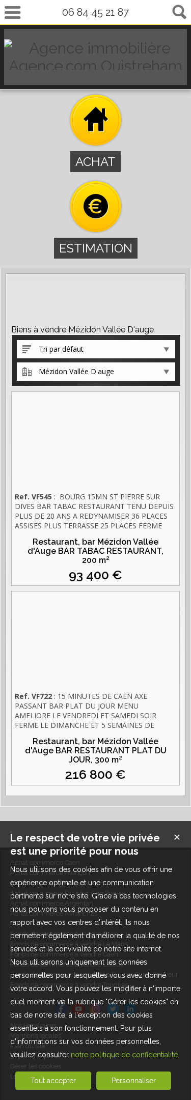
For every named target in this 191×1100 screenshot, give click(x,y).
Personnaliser (134, 1081)
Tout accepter (53, 1081)
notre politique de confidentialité (124, 1055)
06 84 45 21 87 (95, 12)
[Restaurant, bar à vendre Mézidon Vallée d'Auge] (95, 441)
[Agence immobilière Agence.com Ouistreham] (95, 66)
